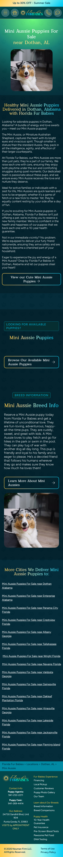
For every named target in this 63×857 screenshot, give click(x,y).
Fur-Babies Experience (46, 776)
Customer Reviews (44, 788)
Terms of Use (48, 848)
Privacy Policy (48, 852)
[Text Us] (58, 13)
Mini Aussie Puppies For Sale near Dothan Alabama (27, 585)
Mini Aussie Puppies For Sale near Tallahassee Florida (29, 646)
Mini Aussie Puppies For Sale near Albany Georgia (26, 634)
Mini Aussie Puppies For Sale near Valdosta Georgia (27, 674)
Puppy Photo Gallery (44, 792)
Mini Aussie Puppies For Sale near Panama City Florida (30, 609)
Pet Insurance (41, 827)
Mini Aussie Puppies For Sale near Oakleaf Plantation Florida (27, 698)
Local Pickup (40, 784)
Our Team (39, 796)
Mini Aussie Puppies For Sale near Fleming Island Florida (31, 746)
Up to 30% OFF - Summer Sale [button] (31, 3)
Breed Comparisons (44, 810)
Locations (32, 764)
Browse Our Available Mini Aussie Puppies (28, 362)
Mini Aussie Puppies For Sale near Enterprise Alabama (28, 597)
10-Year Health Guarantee (41, 821)
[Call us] (48, 13)
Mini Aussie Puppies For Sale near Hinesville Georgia (28, 710)
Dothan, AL (48, 764)
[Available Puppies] (15, 13)
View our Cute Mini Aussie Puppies (31, 279)
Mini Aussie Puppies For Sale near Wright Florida (31, 656)
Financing (39, 780)
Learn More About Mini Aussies (26, 483)
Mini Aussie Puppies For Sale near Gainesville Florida (29, 686)
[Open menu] (5, 13)
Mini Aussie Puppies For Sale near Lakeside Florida (27, 722)
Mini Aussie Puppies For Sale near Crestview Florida (28, 622)
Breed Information (43, 806)
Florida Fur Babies (13, 764)
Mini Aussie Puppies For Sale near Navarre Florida (31, 664)
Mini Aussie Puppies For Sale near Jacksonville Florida (29, 734)
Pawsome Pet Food (44, 835)
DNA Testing (40, 839)
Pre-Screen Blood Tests (46, 831)
